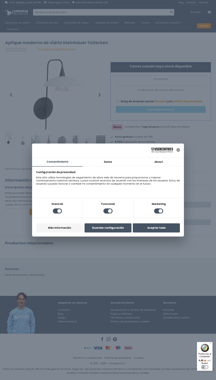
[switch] (204, 367)
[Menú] (211, 344)
